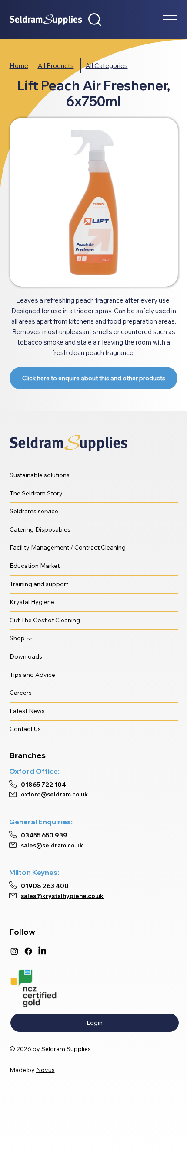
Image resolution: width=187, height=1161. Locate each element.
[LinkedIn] (42, 951)
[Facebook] (28, 951)
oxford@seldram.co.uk (54, 794)
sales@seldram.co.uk (52, 845)
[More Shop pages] (29, 639)
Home (19, 65)
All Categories (107, 65)
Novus (45, 1070)
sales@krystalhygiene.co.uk (62, 895)
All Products (56, 65)
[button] (94, 19)
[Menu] (170, 19)
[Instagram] (14, 951)
